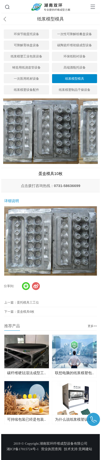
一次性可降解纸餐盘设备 (74, 34)
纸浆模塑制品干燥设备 (74, 89)
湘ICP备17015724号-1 (23, 449)
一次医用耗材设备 (26, 78)
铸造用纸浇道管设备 (26, 67)
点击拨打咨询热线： (50, 186)
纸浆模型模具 (74, 78)
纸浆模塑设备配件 (26, 89)
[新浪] (36, 286)
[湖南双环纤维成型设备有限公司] (50, 4)
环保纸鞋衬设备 (75, 56)
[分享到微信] (26, 286)
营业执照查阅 (51, 449)
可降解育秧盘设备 (26, 45)
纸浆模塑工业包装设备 (26, 56)
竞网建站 (85, 449)
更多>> (92, 326)
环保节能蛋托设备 (26, 34)
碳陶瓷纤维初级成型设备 (74, 45)
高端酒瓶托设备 (75, 67)
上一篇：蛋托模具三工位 (21, 302)
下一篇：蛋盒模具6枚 (19, 311)
